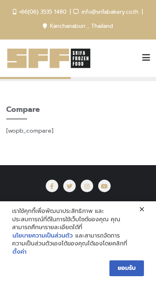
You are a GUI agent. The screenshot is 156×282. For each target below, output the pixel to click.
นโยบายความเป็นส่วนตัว (42, 236)
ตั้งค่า (19, 252)
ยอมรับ (127, 268)
